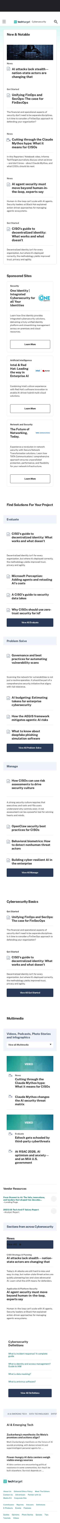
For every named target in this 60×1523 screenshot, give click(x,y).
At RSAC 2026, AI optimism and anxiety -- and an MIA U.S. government (31, 1157)
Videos (16, 1518)
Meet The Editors (42, 1491)
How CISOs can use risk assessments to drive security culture (28, 784)
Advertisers (20, 1495)
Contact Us (8, 1495)
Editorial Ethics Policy (23, 1491)
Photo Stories (27, 1515)
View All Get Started (30, 992)
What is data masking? (19, 1374)
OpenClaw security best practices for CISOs (29, 828)
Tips (46, 1515)
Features (27, 1508)
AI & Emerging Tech (17, 1414)
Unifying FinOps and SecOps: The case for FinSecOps (28, 98)
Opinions (15, 1515)
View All (12, 1244)
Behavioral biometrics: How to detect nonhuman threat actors (31, 844)
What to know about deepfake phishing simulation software (26, 734)
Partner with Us (34, 1495)
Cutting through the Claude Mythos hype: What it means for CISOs (32, 143)
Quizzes (39, 1515)
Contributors (8, 1505)
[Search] (56, 22)
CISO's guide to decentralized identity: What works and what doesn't (29, 234)
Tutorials (7, 1518)
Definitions (40, 1505)
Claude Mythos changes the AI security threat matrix (32, 1100)
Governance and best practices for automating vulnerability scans (29, 659)
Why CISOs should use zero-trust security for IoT (31, 611)
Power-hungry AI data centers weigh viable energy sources (28, 1458)
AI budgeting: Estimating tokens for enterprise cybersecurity (30, 701)
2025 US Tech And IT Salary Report (21, 1210)
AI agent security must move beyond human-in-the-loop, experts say (30, 187)
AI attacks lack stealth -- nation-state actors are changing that (30, 73)
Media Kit (7, 1498)
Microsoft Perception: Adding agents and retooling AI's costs (32, 579)
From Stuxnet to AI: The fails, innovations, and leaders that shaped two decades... (24, 1198)
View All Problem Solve (29, 748)
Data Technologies (39, 1414)
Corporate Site (20, 1498)
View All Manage (30, 872)
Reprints (20, 1505)
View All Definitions (30, 1393)
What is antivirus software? (22, 1381)
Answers (30, 1505)
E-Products (8, 1508)
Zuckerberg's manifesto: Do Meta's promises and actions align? (27, 1436)
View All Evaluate (30, 622)
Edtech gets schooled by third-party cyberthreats (32, 1139)
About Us (7, 1491)
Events (18, 1508)
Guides (6, 1515)
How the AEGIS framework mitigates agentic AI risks (30, 718)
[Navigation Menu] (4, 22)
